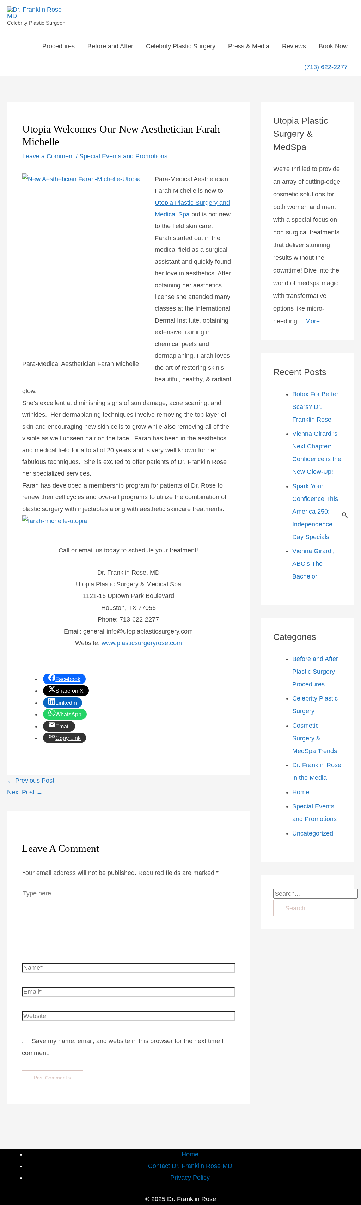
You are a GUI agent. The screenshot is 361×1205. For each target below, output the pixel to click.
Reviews (294, 46)
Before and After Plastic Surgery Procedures (315, 671)
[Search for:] (315, 893)
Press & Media (248, 46)
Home (300, 792)
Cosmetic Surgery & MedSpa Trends (314, 738)
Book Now (333, 46)
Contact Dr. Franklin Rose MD (190, 1165)
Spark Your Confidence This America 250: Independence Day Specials (315, 511)
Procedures (58, 46)
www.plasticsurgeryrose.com (142, 643)
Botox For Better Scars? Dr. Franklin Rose (315, 407)
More (312, 321)
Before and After (110, 46)
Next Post (25, 792)
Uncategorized (312, 833)
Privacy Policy (190, 1177)
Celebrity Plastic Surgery (180, 46)
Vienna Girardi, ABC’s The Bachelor (313, 564)
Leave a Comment (48, 156)
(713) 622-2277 (326, 67)
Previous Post (30, 780)
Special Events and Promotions (123, 156)
